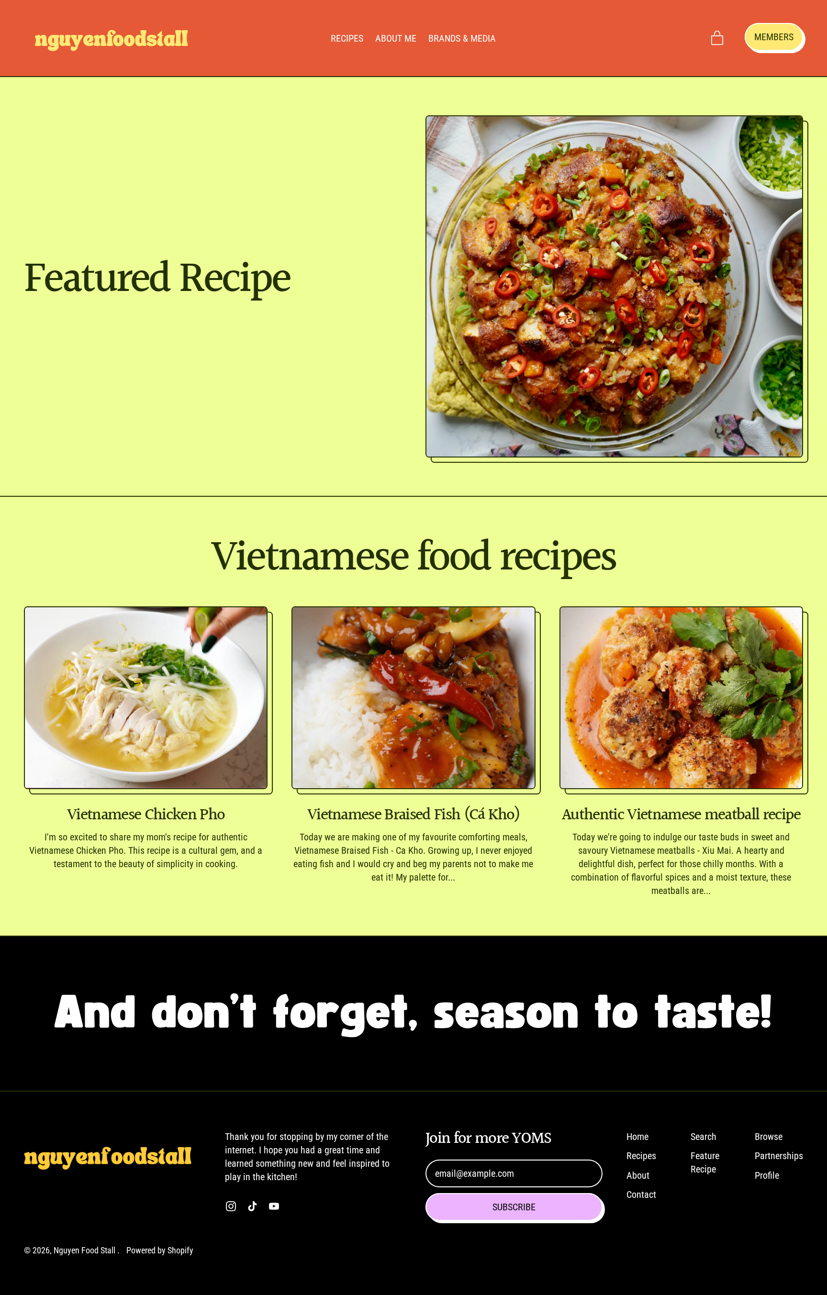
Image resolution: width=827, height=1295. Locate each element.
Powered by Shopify (159, 1250)
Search (703, 1136)
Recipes (347, 38)
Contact (641, 1194)
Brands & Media (462, 38)
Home (637, 1136)
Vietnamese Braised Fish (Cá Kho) (413, 815)
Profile (767, 1175)
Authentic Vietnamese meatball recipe (681, 815)
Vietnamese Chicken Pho (145, 815)
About (637, 1175)
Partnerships (779, 1155)
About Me (395, 38)
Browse (768, 1136)
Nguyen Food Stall (85, 1250)
